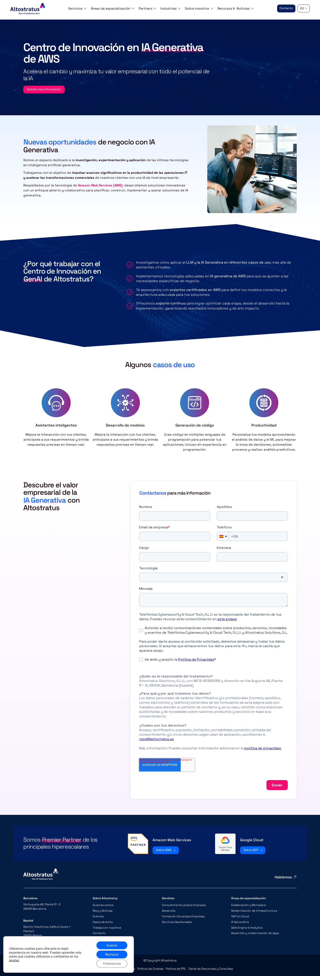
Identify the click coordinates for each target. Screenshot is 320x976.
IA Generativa (240, 922)
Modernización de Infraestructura (254, 910)
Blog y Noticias (103, 910)
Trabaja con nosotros (107, 927)
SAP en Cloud (240, 916)
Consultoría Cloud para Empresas (184, 905)
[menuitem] (304, 9)
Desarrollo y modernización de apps (255, 933)
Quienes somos (103, 905)
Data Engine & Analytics (247, 927)
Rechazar (112, 954)
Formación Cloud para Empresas (183, 916)
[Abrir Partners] (155, 8)
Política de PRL (176, 969)
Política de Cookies (150, 969)
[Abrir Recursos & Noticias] (252, 8)
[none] (304, 9)
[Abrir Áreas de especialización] (133, 8)
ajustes (14, 960)
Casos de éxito (103, 922)
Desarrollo (168, 910)
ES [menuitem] (302, 8)
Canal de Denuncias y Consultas (211, 969)
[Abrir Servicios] (85, 8)
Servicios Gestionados (177, 922)
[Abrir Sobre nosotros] (212, 8)
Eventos (98, 916)
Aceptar (112, 945)
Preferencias (112, 963)
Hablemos (283, 877)
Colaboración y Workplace (248, 905)
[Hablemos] (295, 877)
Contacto (99, 933)
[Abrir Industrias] (179, 8)
